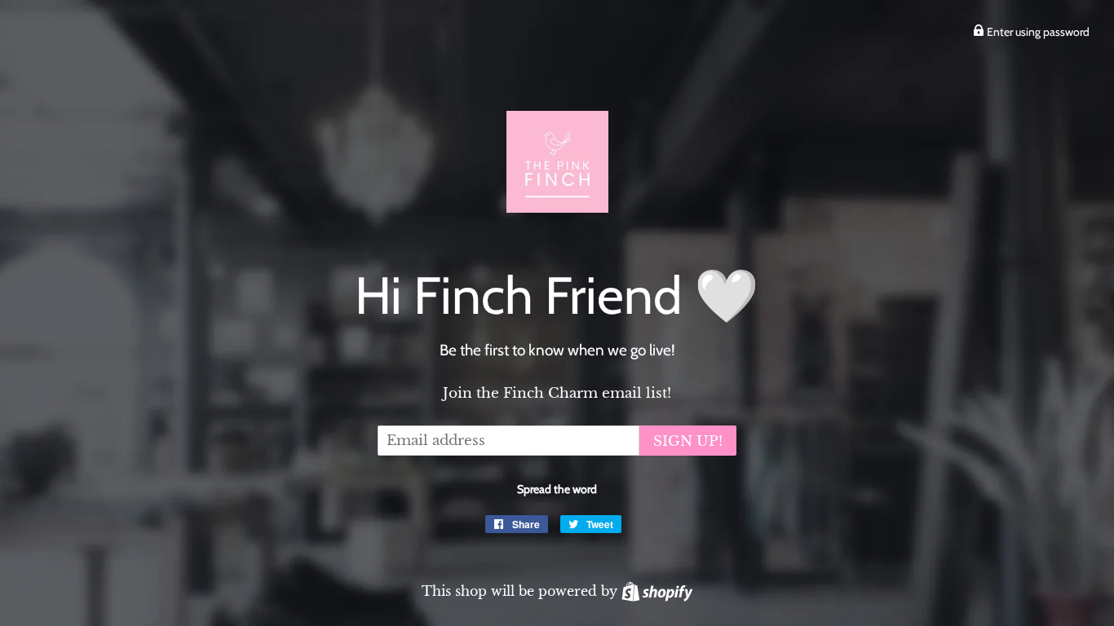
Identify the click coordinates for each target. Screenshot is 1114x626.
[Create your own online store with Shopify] (656, 591)
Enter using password (1037, 31)
